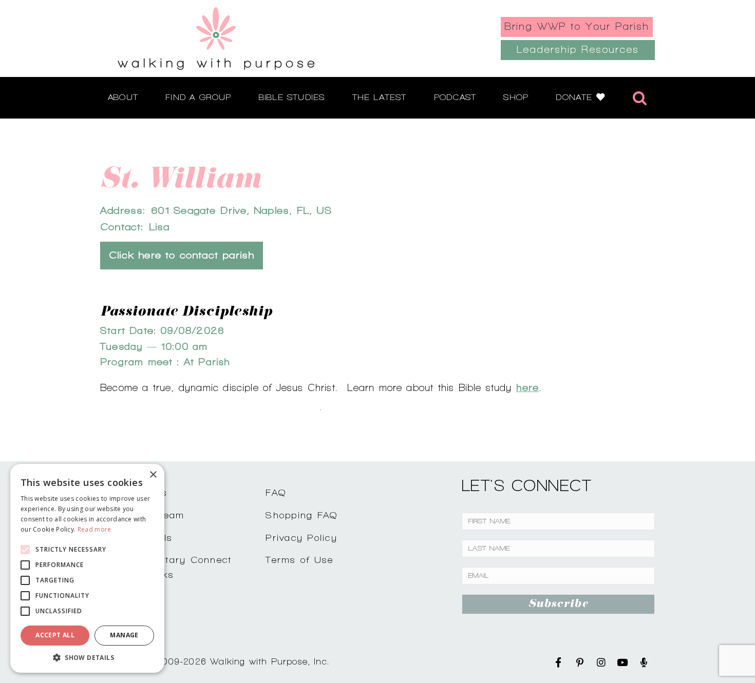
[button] (87, 657)
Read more (94, 529)
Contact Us (139, 492)
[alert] (87, 568)
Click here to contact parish (181, 255)
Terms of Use (299, 559)
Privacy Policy (301, 537)
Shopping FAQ (301, 515)
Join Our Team (147, 515)
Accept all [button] (54, 635)
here (527, 387)
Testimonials (141, 537)
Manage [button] (124, 635)
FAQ (276, 492)
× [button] (153, 475)
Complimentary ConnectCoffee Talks (171, 567)
